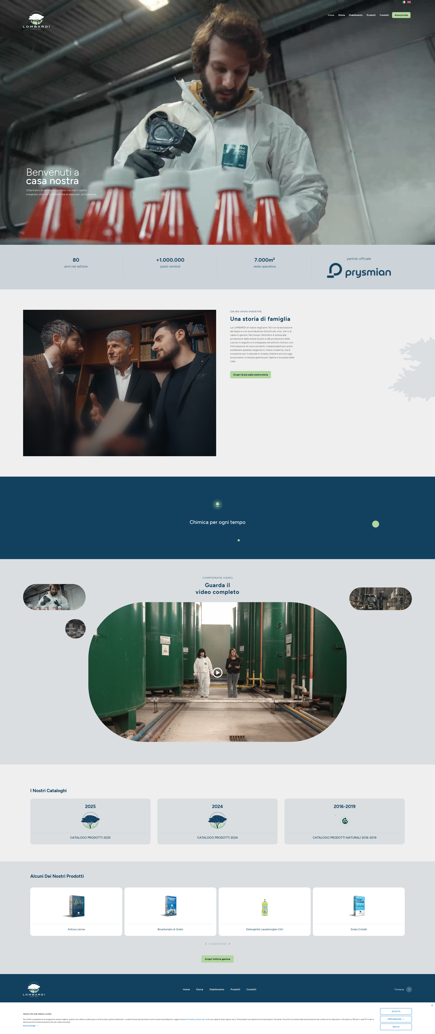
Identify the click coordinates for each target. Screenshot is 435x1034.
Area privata (401, 15)
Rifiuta (396, 1027)
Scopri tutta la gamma (217, 959)
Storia (341, 15)
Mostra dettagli (29, 1026)
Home (331, 15)
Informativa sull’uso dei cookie (198, 1019)
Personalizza (395, 1019)
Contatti (384, 15)
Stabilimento (355, 15)
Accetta (396, 1011)
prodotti (371, 15)
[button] (210, 944)
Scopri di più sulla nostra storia (250, 374)
